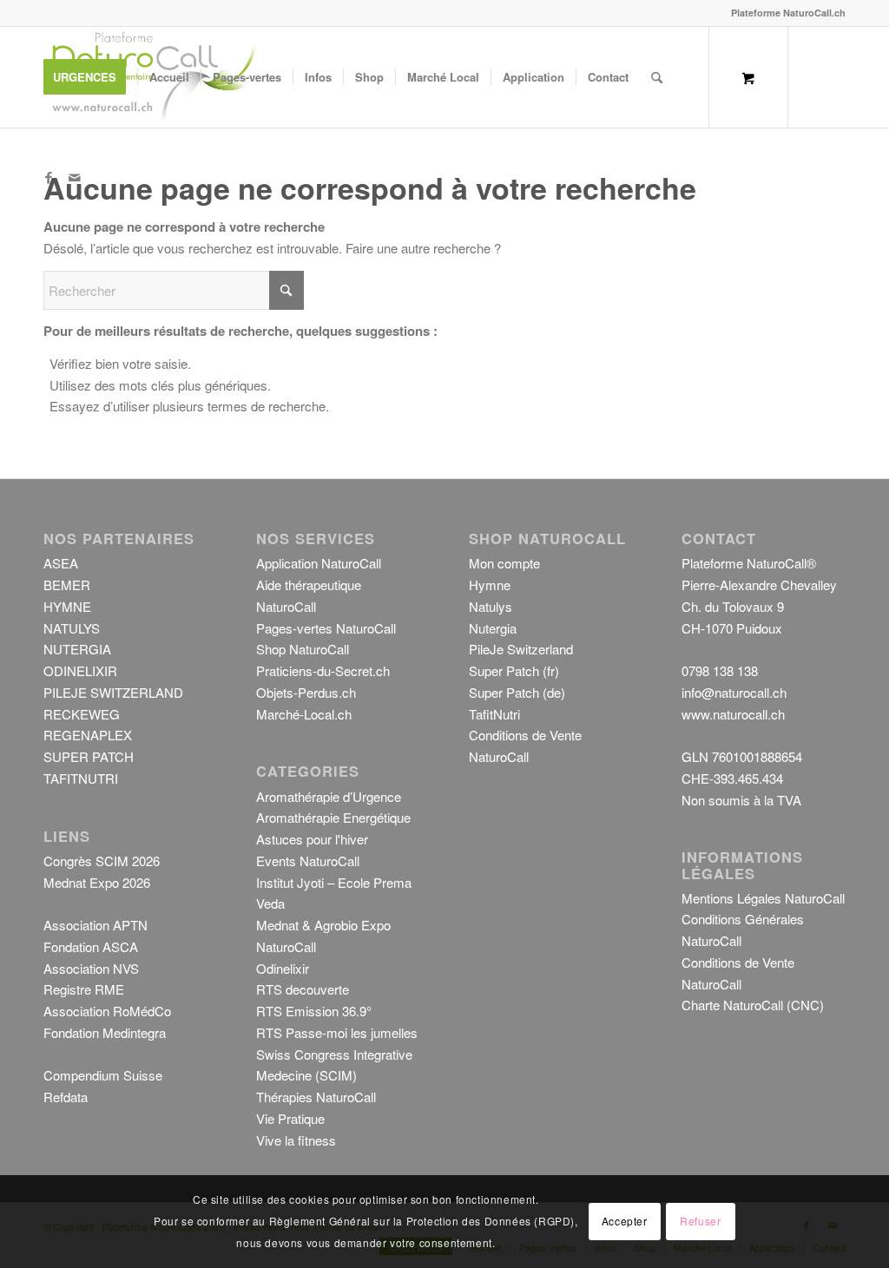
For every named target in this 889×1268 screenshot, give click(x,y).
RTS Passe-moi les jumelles (337, 1032)
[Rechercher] (657, 77)
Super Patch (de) (517, 692)
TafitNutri (494, 714)
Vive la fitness (296, 1140)
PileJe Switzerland (521, 649)
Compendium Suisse (102, 1075)
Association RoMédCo (107, 1011)
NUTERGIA (77, 649)
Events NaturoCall (307, 860)
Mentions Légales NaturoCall (763, 898)
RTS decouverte (302, 989)
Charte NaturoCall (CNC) (753, 1004)
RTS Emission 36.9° (314, 1011)
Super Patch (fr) (514, 670)
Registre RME (83, 989)
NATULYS (71, 628)
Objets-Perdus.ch (306, 692)
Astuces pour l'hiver (312, 839)
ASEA (60, 563)
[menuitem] (90, 77)
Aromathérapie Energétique (333, 817)
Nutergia (493, 628)
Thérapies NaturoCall (316, 1096)
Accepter (625, 1220)
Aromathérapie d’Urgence (328, 796)
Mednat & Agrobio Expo (323, 925)
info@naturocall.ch (734, 692)
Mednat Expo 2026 (96, 882)
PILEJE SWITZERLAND (113, 692)
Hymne (489, 584)
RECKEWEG (81, 714)
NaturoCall (286, 946)
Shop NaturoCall (302, 649)
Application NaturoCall (318, 563)
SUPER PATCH (88, 756)
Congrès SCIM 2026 (101, 860)
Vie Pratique (290, 1118)
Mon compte (504, 563)
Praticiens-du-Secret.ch (323, 670)
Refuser (700, 1220)
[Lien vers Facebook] (49, 177)
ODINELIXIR (80, 670)
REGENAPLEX (87, 735)
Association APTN (95, 925)
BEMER (66, 584)
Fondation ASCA (90, 946)
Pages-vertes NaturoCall (326, 628)
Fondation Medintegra (104, 1032)
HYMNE (67, 606)
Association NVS (91, 968)
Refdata (65, 1096)
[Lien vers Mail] (75, 177)
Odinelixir (282, 968)
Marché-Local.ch (304, 714)
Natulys (490, 606)
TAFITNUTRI (80, 778)
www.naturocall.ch (733, 714)
